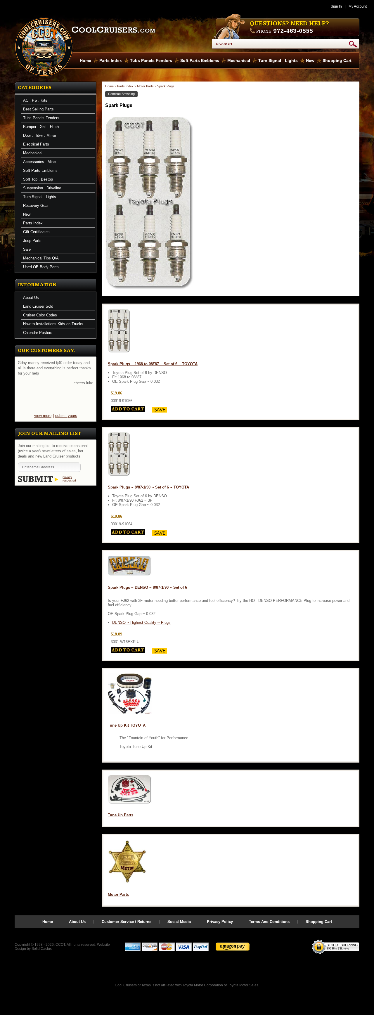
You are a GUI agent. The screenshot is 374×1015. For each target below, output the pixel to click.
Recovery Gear (36, 205)
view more (42, 415)
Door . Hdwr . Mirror (39, 135)
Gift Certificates (36, 232)
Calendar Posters (37, 332)
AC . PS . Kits (35, 100)
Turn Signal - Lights (278, 60)
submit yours (66, 415)
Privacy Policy (220, 922)
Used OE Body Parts (41, 267)
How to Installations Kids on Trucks (53, 324)
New (310, 60)
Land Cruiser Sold (38, 306)
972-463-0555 (293, 30)
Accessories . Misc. (40, 162)
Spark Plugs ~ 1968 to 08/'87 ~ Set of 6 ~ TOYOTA (153, 364)
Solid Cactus (42, 949)
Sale (27, 249)
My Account (358, 6)
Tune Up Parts (120, 815)
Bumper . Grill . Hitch (41, 126)
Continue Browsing (121, 94)
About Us (31, 297)
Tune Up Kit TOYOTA (127, 725)
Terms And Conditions (269, 922)
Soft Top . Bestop (38, 179)
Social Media (179, 922)
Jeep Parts (32, 240)
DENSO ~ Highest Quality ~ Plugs (141, 622)
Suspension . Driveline (42, 188)
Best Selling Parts (38, 109)
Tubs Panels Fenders (151, 60)
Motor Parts (145, 86)
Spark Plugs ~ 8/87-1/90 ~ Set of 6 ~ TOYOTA (148, 487)
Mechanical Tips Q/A (41, 258)
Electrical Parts (36, 144)
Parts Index (110, 60)
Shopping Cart (337, 60)
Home (85, 60)
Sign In (336, 6)
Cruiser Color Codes (40, 315)
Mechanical (238, 60)
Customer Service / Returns (126, 922)
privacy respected (69, 478)
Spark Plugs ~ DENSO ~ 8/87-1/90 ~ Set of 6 (147, 587)
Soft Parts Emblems (199, 60)
